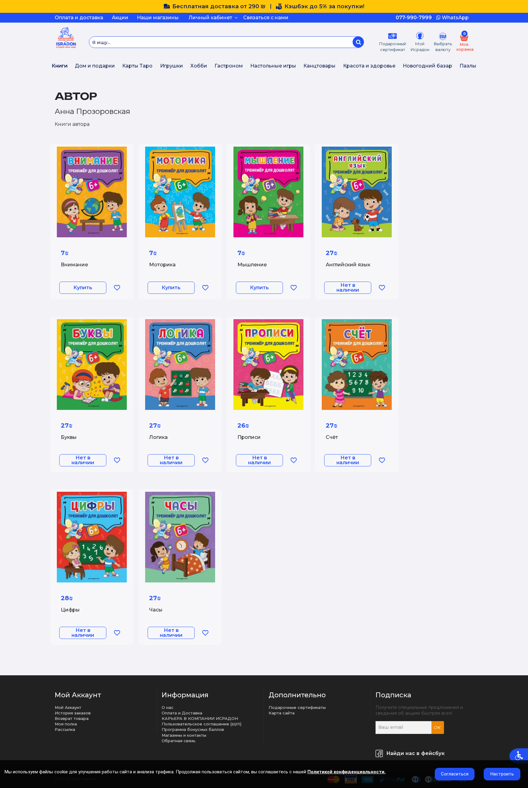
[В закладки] (116, 288)
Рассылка (65, 729)
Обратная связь (179, 740)
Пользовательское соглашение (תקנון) (201, 723)
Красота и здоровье (369, 66)
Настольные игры (273, 66)
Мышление (252, 265)
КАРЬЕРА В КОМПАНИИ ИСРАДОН (200, 718)
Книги (60, 66)
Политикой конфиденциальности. (346, 772)
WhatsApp (455, 17)
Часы (156, 610)
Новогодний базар (427, 66)
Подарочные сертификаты (297, 707)
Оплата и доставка (79, 17)
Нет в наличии (347, 287)
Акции (120, 17)
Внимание (74, 265)
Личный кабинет (212, 17)
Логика (158, 437)
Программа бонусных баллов (193, 729)
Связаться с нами (265, 17)
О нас (168, 707)
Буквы (69, 437)
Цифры (70, 610)
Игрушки (171, 66)
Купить (82, 287)
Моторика (162, 265)
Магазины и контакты (184, 735)
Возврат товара (72, 718)
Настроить (502, 774)
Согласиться (454, 774)
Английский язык (348, 265)
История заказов (73, 712)
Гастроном (229, 66)
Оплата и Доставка (182, 712)
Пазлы (468, 66)
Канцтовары (319, 66)
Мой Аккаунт (68, 707)
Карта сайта (282, 712)
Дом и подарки (95, 66)
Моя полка (66, 723)
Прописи (249, 437)
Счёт (332, 437)
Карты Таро (137, 66)
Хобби (198, 66)
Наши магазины (158, 17)
